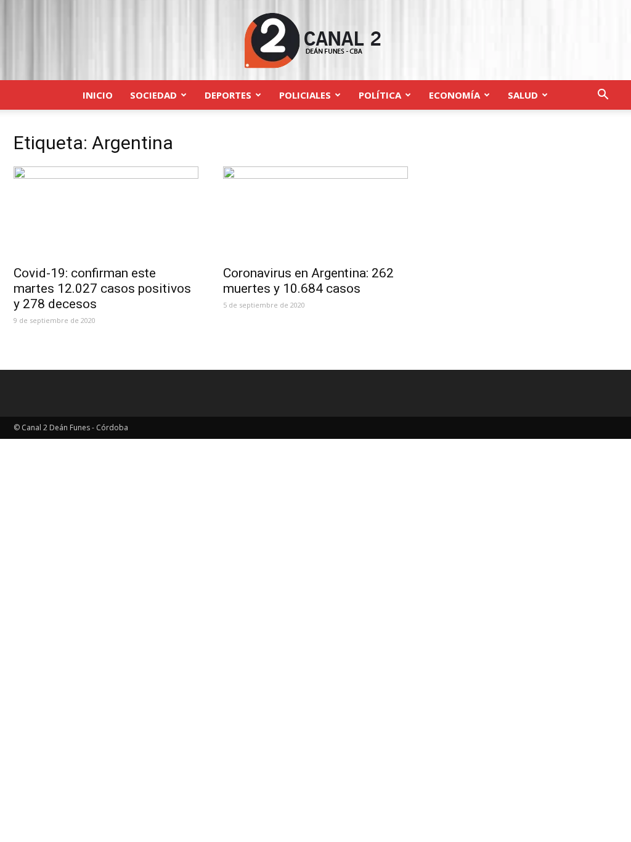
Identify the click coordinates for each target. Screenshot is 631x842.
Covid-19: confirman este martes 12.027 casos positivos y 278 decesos (102, 288)
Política (380, 95)
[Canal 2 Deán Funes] (315, 40)
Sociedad (153, 95)
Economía (454, 95)
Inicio (98, 95)
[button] (602, 96)
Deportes (228, 95)
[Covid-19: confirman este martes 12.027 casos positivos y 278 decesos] (106, 212)
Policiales (305, 95)
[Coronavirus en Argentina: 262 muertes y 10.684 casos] (315, 212)
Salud (523, 95)
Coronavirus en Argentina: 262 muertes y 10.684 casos (308, 281)
